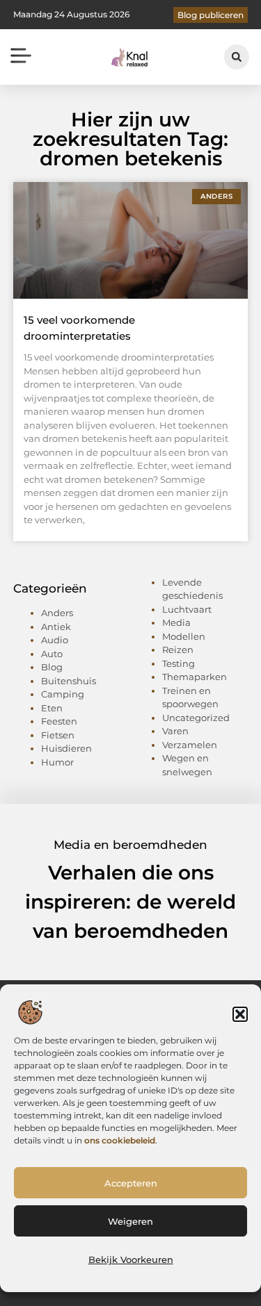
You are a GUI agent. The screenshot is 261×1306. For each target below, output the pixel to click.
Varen (175, 730)
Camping (62, 694)
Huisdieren (66, 748)
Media (176, 622)
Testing (178, 663)
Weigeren (130, 1221)
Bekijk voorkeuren (130, 1259)
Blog (52, 666)
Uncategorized (196, 717)
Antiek (56, 626)
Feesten (59, 721)
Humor (57, 762)
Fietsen (57, 735)
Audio (54, 639)
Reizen (177, 649)
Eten (52, 707)
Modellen (183, 636)
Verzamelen (189, 744)
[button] (240, 1014)
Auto (52, 653)
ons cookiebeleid (119, 1140)
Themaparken (194, 676)
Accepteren (130, 1183)
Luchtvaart (187, 609)
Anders (57, 612)
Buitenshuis (68, 680)
